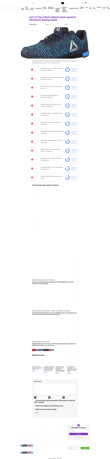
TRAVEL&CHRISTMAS (74, 8)
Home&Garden (38, 8)
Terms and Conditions (52, 458)
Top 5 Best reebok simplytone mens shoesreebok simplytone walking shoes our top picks (59, 369)
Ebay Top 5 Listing (27, 8)
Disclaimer (81, 456)
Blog (87, 7)
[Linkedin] (32, 445)
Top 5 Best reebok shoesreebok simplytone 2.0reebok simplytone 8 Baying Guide (72, 369)
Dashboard (99, 7)
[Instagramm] (28, 445)
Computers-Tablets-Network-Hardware (58, 10)
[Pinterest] (30, 445)
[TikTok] (26, 445)
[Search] (62, 3)
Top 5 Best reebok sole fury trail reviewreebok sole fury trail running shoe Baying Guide (49, 368)
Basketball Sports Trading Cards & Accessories (65, 9)
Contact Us (46, 429)
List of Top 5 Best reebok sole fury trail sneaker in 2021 (36, 368)
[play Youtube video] (55, 266)
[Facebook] (22, 445)
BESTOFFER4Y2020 (32, 24)
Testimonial (57, 427)
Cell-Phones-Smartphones (51, 8)
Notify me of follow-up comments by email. (49, 406)
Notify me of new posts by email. (46, 409)
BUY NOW (74, 69)
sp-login (90, 8)
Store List (104, 8)
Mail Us (86, 456)
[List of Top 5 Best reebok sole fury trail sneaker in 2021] (37, 358)
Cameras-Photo (82, 8)
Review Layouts (45, 8)
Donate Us (57, 430)
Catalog (45, 432)
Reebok (66, 24)
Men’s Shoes (22, 9)
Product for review (47, 427)
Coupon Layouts (32, 9)
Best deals (46, 430)
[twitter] (24, 445)
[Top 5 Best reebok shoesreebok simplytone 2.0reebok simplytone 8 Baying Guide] (72, 358)
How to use (57, 429)
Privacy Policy (59, 458)
